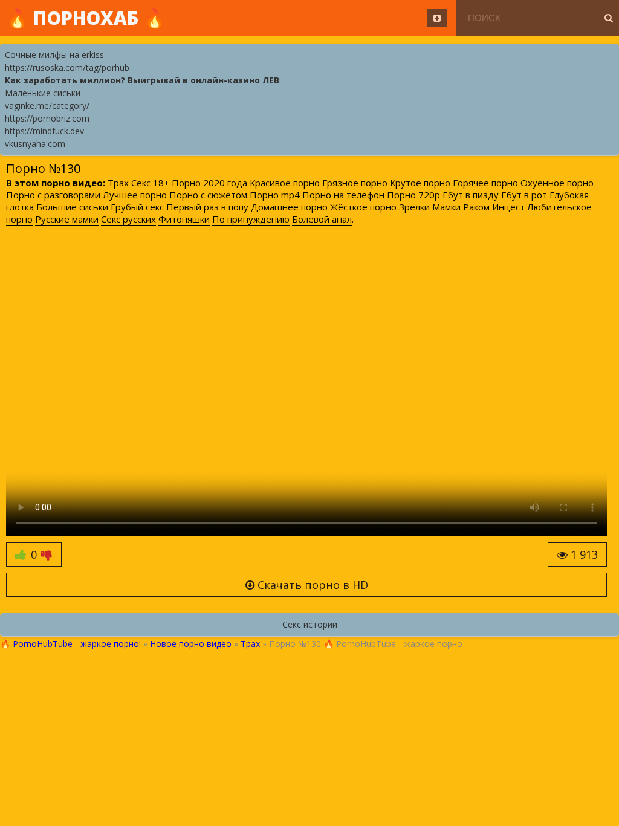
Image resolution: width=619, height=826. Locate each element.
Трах (118, 183)
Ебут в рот (524, 195)
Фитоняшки (184, 219)
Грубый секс (137, 207)
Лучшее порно (135, 195)
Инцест (508, 207)
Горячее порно (485, 183)
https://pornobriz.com (47, 118)
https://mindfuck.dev (44, 131)
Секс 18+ (150, 183)
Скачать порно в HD (311, 584)
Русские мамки (67, 219)
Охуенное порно (557, 183)
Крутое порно (420, 183)
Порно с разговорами (53, 195)
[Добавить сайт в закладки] (437, 18)
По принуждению (251, 219)
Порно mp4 (275, 195)
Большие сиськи (72, 207)
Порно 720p (413, 195)
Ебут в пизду (470, 195)
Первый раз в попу (207, 207)
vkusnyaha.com (35, 143)
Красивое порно (285, 183)
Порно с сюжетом (208, 195)
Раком (476, 207)
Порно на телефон (343, 195)
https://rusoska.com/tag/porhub (67, 67)
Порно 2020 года (209, 183)
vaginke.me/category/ (47, 105)
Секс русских (128, 219)
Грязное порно (354, 183)
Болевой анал (322, 219)
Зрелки (414, 207)
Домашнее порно (289, 207)
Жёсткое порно (363, 207)
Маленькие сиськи (42, 93)
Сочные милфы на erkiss (54, 54)
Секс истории (309, 624)
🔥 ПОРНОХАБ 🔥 (86, 17)
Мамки (446, 207)
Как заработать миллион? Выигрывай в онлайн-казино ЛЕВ (142, 80)
